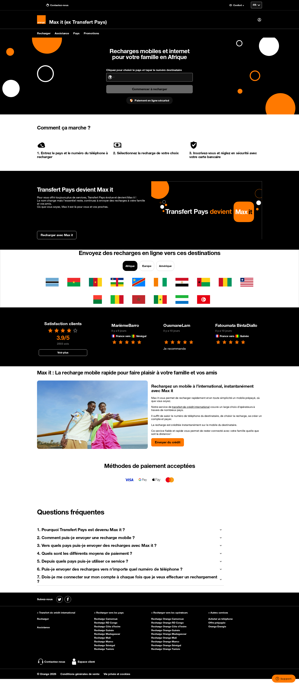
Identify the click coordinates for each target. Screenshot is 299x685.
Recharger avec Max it (57, 235)
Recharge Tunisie (104, 649)
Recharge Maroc (103, 641)
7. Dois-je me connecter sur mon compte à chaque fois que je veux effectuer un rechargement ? (127, 579)
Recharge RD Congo (105, 622)
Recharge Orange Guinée (165, 630)
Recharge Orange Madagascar (168, 633)
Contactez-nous (59, 5)
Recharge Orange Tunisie (165, 649)
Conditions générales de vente (80, 674)
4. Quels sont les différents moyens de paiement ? (84, 553)
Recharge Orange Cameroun (167, 618)
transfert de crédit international (191, 407)
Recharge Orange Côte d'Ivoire (169, 626)
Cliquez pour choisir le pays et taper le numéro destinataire (144, 69)
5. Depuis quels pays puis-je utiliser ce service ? (82, 561)
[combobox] (111, 77)
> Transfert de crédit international (56, 612)
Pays (76, 33)
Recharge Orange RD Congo (167, 622)
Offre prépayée (216, 622)
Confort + (238, 5)
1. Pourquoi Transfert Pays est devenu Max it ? (81, 529)
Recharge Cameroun (105, 618)
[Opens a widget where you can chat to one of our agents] (284, 679)
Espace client (86, 661)
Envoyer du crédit (167, 442)
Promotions (91, 33)
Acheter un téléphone (220, 618)
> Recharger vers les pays (109, 612)
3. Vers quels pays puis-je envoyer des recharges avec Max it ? (96, 545)
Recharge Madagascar (107, 633)
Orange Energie (217, 626)
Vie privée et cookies (117, 674)
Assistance (62, 33)
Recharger (44, 33)
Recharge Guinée (104, 630)
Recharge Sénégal (104, 645)
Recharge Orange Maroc (165, 641)
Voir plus (63, 352)
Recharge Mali (102, 637)
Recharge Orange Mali (164, 637)
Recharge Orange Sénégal (166, 645)
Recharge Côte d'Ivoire (107, 626)
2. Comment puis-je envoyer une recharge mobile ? (85, 537)
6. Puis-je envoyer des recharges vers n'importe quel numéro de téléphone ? (109, 569)
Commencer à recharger (149, 89)
